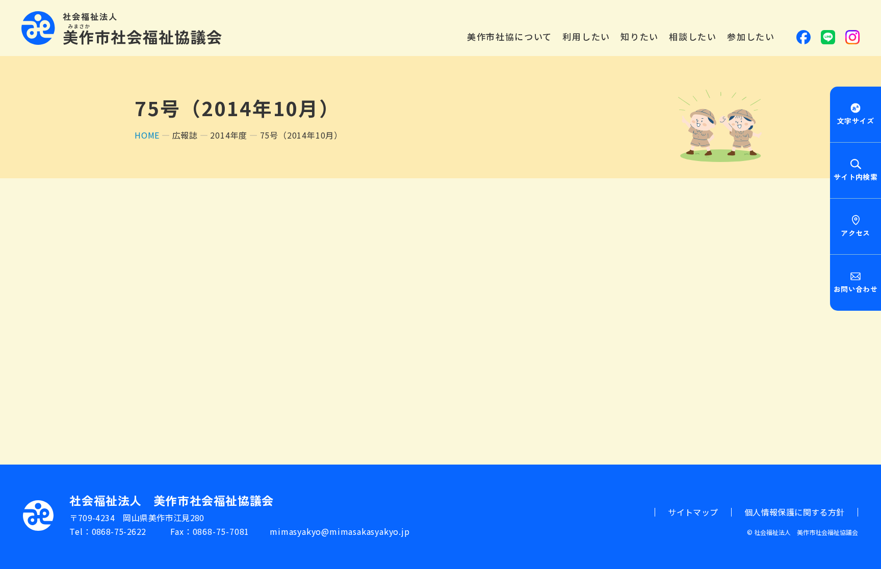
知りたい (639, 36)
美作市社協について (509, 36)
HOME (147, 135)
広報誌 (185, 135)
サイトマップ (693, 512)
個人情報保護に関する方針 (794, 512)
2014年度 (228, 135)
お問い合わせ (855, 289)
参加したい (751, 36)
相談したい (693, 36)
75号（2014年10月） (301, 135)
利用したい (586, 36)
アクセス (855, 233)
